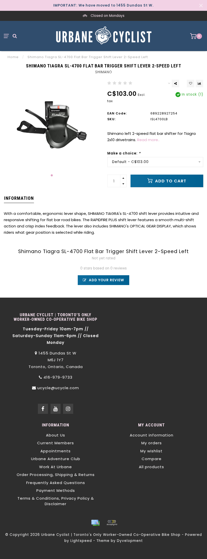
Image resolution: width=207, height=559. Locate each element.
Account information (151, 435)
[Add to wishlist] (190, 83)
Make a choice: (124, 153)
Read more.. (148, 139)
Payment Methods (55, 490)
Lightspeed (81, 540)
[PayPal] (112, 523)
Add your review (106, 280)
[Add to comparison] (199, 83)
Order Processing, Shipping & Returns (56, 474)
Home (13, 57)
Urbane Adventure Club (55, 458)
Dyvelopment (130, 540)
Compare (152, 458)
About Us (55, 435)
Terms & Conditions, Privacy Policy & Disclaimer (55, 501)
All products (151, 466)
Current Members (55, 443)
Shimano (103, 72)
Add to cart (170, 181)
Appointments (55, 451)
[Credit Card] (95, 523)
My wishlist (151, 451)
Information (19, 198)
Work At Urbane (55, 466)
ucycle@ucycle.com (58, 387)
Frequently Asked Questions (55, 482)
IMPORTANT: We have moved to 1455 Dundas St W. (103, 5)
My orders (151, 443)
